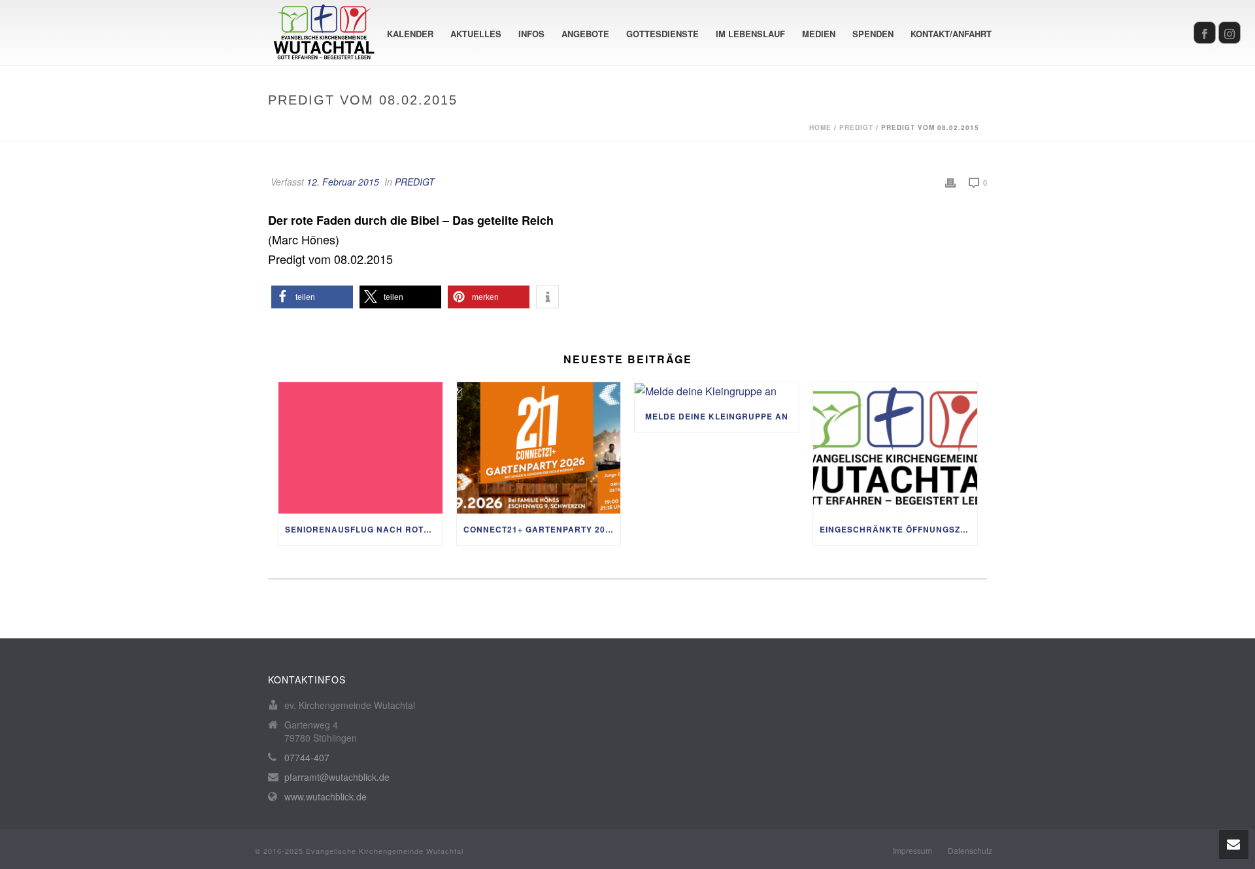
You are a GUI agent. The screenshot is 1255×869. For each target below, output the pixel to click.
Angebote (585, 33)
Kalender (410, 33)
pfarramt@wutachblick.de (337, 777)
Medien (818, 33)
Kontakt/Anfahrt (951, 33)
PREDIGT (856, 127)
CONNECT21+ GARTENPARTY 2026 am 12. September (542, 529)
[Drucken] (950, 182)
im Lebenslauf (750, 33)
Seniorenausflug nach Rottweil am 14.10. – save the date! (364, 529)
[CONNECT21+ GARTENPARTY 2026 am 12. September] (539, 448)
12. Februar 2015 (343, 181)
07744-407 (306, 757)
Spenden (873, 33)
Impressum (912, 850)
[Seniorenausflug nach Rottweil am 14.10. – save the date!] (360, 448)
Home (820, 127)
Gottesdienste (662, 33)
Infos (531, 33)
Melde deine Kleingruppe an (716, 416)
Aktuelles (475, 33)
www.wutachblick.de (325, 796)
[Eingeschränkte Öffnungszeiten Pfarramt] (895, 448)
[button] (312, 297)
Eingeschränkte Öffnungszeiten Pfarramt (898, 529)
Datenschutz (970, 850)
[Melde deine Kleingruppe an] (717, 391)
